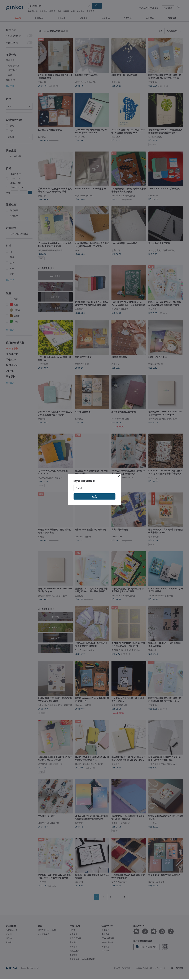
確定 (94, 496)
